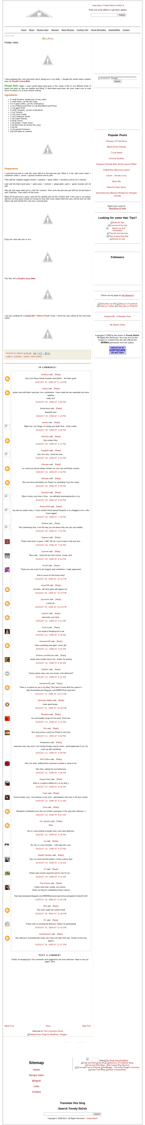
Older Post (86, 1026)
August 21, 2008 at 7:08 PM (51, 773)
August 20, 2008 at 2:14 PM (51, 416)
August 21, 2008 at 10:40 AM (51, 708)
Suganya (45, 537)
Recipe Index (43, 30)
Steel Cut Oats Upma (116, 187)
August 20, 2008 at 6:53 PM (51, 500)
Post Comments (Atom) (53, 1031)
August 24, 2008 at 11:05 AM (50, 900)
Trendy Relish (91, 1118)
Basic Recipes (68, 30)
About (31, 30)
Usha (45, 807)
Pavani (45, 627)
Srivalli (45, 565)
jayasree (44, 551)
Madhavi (44, 669)
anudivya (45, 374)
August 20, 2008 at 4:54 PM (51, 472)
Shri (45, 728)
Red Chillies (45, 759)
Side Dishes (36, 356)
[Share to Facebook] (46, 353)
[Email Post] (34, 353)
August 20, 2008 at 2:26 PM (51, 430)
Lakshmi (44, 613)
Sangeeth (45, 450)
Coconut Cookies (116, 158)
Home (23, 30)
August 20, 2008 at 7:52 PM (51, 531)
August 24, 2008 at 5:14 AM (51, 877)
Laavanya (45, 492)
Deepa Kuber (45, 779)
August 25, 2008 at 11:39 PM (50, 914)
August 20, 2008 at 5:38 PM (51, 486)
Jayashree (45, 599)
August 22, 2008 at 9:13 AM (51, 801)
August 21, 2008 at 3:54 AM (51, 649)
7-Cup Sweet (116, 152)
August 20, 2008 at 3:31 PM (51, 458)
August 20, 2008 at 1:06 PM (51, 402)
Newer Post (9, 1026)
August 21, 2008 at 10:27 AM (51, 694)
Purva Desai (45, 883)
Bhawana (45, 714)
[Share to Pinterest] (48, 353)
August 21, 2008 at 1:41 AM (51, 621)
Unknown (45, 436)
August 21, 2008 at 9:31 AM (51, 677)
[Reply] (58, 374)
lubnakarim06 (45, 641)
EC (45, 920)
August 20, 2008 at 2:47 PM (51, 444)
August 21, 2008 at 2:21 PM (51, 722)
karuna (45, 388)
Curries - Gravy (22, 356)
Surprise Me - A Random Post (117, 316)
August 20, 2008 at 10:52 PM (51, 607)
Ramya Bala (45, 506)
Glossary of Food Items (116, 141)
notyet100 (45, 585)
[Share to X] (43, 353)
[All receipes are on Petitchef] (87, 1067)
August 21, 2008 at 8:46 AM (51, 663)
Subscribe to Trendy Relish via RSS (107, 5)
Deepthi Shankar (45, 855)
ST (45, 869)
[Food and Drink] (88, 1063)
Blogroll (36, 1080)
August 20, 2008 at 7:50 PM (51, 517)
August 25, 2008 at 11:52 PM (50, 928)
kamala (45, 422)
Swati (45, 793)
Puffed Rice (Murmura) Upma (116, 170)
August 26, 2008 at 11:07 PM (50, 945)
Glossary (55, 30)
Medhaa (45, 523)
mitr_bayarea (45, 821)
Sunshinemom (45, 934)
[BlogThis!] (40, 353)
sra (45, 841)
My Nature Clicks (117, 325)
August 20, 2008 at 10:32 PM (51, 593)
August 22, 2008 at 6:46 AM (51, 787)
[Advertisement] (117, 53)
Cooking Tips (82, 30)
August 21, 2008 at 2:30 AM (51, 635)
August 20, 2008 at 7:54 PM (51, 545)
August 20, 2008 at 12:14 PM (51, 382)
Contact (126, 30)
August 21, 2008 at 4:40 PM (51, 753)
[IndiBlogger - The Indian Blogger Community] (119, 1067)
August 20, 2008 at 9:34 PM (51, 559)
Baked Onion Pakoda (116, 147)
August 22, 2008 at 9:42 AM (51, 815)
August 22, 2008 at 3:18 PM (51, 835)
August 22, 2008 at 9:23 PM (51, 849)
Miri (44, 906)
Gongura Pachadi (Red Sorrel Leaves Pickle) (116, 164)
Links (36, 1086)
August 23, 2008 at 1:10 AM (51, 863)
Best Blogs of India (117, 208)
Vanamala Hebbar (45, 700)
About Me (116, 181)
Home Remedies (98, 30)
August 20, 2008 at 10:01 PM (51, 579)
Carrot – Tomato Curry (116, 175)
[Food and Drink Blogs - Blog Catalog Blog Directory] (116, 1060)
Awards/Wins (114, 30)
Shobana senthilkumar (45, 655)
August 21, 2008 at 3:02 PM (51, 736)
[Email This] (38, 353)
